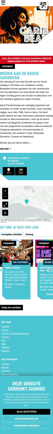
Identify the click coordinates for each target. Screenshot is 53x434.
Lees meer (4, 149)
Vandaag (29, 234)
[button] (26, 202)
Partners (5, 371)
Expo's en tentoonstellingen (15, 334)
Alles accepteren (26, 412)
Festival (5, 351)
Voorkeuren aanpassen (26, 426)
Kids (3, 344)
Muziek (5, 330)
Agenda (5, 327)
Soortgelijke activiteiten (11, 234)
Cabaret (5, 347)
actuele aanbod (14, 61)
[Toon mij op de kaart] (5, 212)
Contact (5, 364)
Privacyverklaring (9, 374)
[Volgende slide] (50, 270)
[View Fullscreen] (5, 204)
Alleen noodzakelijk (26, 419)
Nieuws (5, 367)
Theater (5, 337)
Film (3, 341)
